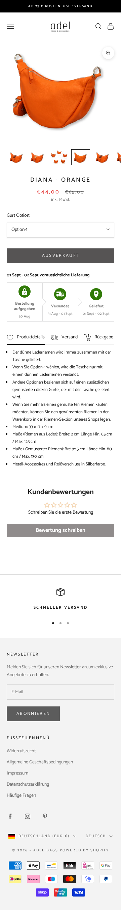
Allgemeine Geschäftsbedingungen (40, 762)
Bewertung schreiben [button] (60, 530)
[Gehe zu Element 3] (59, 157)
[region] (60, 599)
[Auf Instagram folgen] (27, 816)
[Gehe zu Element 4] (80, 157)
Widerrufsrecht (21, 751)
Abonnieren (33, 713)
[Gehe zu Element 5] (102, 157)
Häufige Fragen (21, 795)
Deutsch (96, 836)
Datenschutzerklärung (28, 784)
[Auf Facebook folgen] (10, 816)
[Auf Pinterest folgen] (45, 816)
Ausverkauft (60, 255)
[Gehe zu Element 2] (37, 157)
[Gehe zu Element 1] (16, 157)
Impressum (17, 773)
